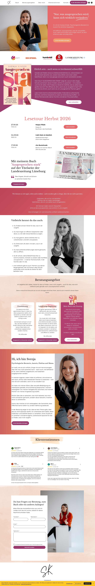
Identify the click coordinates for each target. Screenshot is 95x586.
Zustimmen (87, 583)
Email (14, 524)
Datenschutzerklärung (26, 584)
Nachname (33, 516)
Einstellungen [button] (69, 583)
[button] (78, 2)
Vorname (15, 516)
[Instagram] (89, 2)
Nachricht (16, 530)
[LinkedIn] (91, 2)
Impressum (47, 580)
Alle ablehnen (78, 583)
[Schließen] (93, 583)
